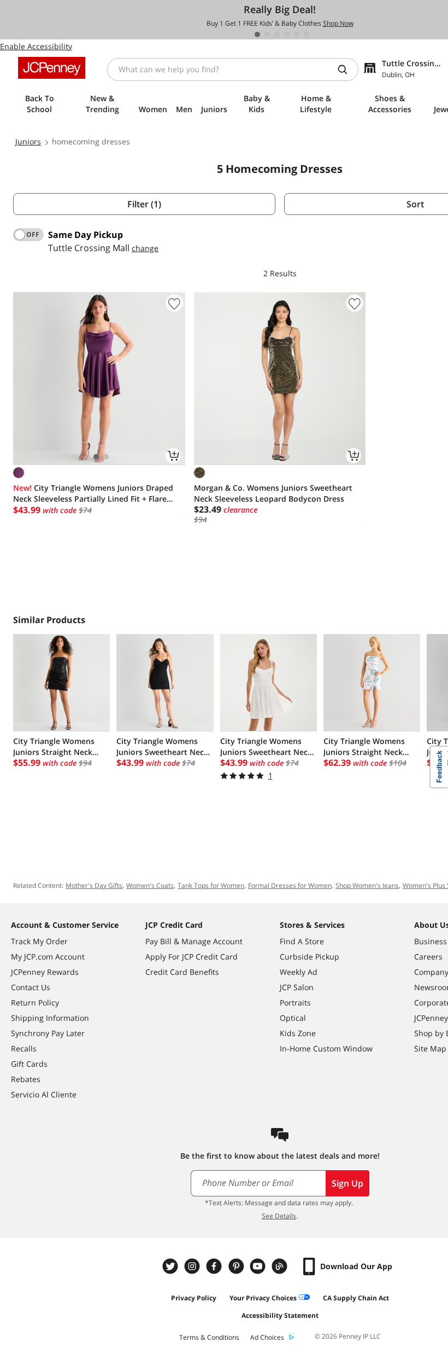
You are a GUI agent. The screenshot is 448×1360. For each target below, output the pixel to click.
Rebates (25, 1079)
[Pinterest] (237, 1266)
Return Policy (35, 1002)
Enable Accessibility (36, 46)
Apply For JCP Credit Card (191, 956)
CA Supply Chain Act (356, 1298)
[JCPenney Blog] (281, 1266)
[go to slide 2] (267, 34)
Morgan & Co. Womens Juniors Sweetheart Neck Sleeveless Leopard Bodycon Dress (273, 493)
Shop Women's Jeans (367, 885)
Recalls (24, 1048)
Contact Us (30, 987)
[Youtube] (259, 1266)
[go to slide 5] (296, 34)
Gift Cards (29, 1064)
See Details (279, 1215)
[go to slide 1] (257, 34)
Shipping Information (50, 1018)
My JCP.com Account (48, 956)
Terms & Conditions (209, 1337)
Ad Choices (267, 1337)
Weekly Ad (298, 972)
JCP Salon (297, 987)
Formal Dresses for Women (290, 885)
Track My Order (39, 941)
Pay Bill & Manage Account (194, 941)
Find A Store (302, 941)
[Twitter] (171, 1266)
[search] (347, 69)
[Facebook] (215, 1266)
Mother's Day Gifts (94, 885)
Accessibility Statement (280, 1315)
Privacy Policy (193, 1298)
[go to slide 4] (287, 34)
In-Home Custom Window (326, 1048)
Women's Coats (150, 885)
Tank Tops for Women (211, 885)
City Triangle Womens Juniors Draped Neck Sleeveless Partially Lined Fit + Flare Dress (93, 493)
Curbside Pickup (309, 956)
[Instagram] (193, 1266)
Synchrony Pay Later (48, 1033)
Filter (144, 204)
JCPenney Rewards (45, 972)
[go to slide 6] (306, 34)
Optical (293, 1018)
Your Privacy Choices (263, 1298)
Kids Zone (298, 1033)
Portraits (295, 1002)
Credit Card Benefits (182, 972)
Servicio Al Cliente (43, 1094)
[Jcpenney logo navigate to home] (51, 68)
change (145, 248)
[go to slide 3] (277, 34)
